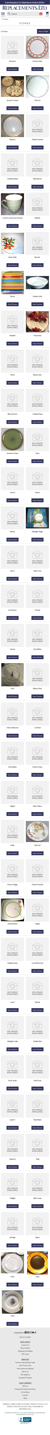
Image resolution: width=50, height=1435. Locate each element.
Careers (25, 1395)
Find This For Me (25, 1365)
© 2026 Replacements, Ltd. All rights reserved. (20, 1412)
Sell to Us (25, 1372)
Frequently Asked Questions (25, 1389)
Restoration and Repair (25, 1368)
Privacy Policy (37, 1404)
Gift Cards (25, 1354)
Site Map (25, 1404)
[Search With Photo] (41, 14)
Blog (25, 1398)
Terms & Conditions (11, 1404)
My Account (25, 1337)
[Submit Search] (9, 14)
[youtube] (33, 1332)
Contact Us (25, 1345)
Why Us (25, 1386)
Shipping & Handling (25, 1351)
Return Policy (25, 1348)
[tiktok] (35, 1332)
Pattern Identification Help (25, 1362)
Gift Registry (25, 1375)
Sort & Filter (43, 31)
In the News (25, 1392)
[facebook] (26, 1332)
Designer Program (25, 1378)
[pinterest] (28, 1332)
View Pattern (12, 69)
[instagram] (30, 1332)
